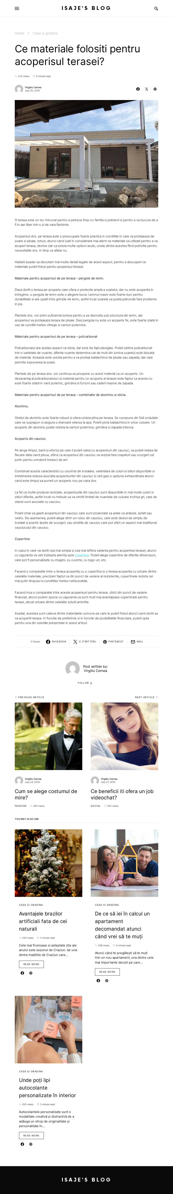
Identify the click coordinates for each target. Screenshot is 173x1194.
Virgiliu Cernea (33, 87)
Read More (31, 964)
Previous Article (31, 697)
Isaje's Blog (87, 8)
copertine (82, 555)
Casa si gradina (45, 33)
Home (19, 33)
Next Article (145, 697)
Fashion (21, 805)
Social (96, 805)
